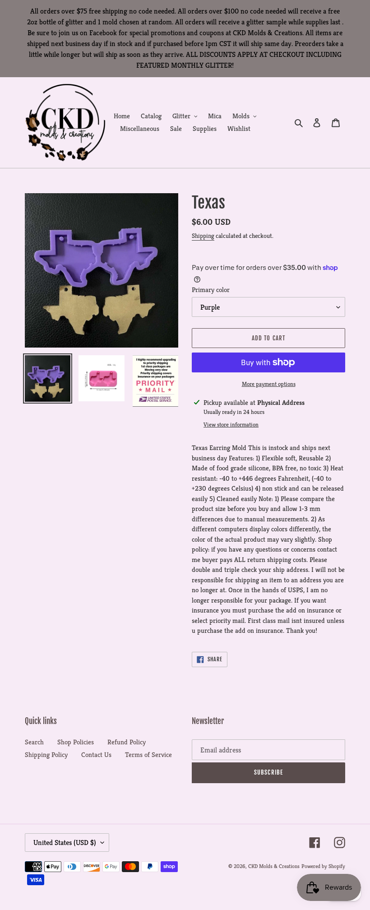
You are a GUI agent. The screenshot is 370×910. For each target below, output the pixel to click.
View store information (231, 424)
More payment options (269, 384)
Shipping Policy (46, 754)
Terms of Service (148, 754)
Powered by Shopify (323, 866)
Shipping (203, 236)
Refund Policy (126, 742)
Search (34, 742)
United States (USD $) (64, 842)
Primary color (211, 289)
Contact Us (96, 754)
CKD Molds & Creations (274, 866)
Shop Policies (75, 742)
